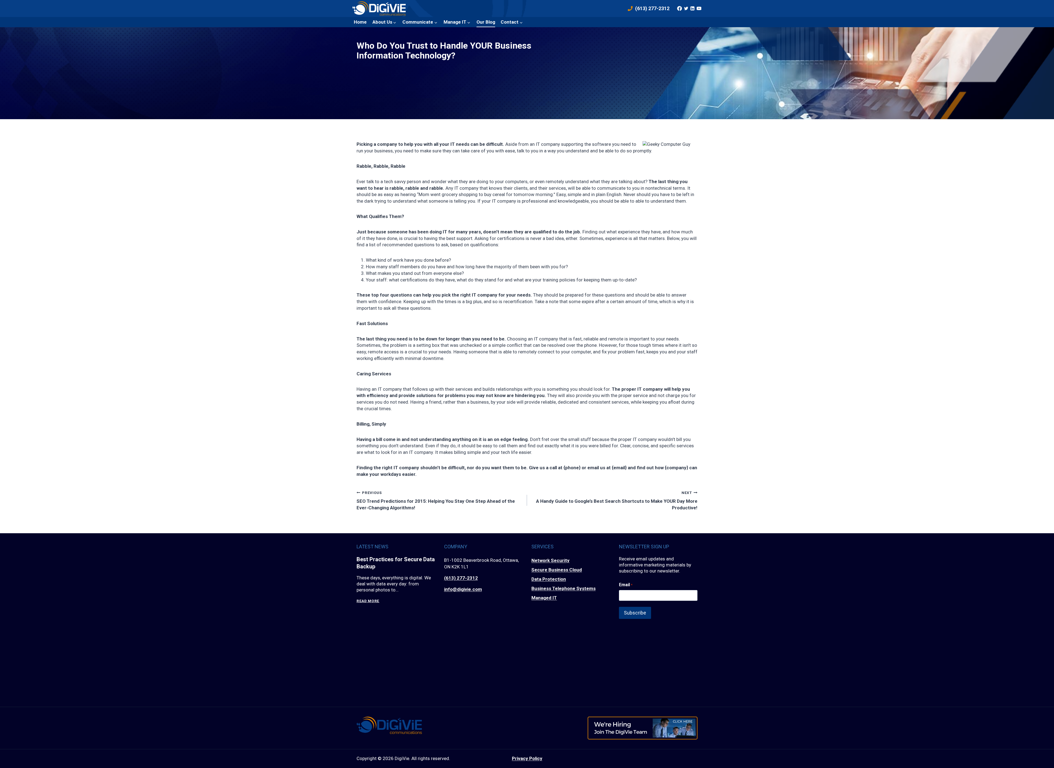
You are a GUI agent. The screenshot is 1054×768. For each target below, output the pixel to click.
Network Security (550, 560)
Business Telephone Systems (563, 588)
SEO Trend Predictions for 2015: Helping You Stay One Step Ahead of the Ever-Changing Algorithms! (436, 500)
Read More (368, 601)
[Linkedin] (692, 8)
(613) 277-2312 (461, 578)
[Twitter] (686, 8)
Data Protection (548, 579)
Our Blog (485, 22)
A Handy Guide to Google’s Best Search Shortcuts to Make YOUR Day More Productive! (616, 500)
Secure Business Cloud (556, 569)
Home (360, 22)
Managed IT (544, 598)
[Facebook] (679, 8)
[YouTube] (699, 8)
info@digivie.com (463, 589)
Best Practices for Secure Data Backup (396, 563)
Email (625, 584)
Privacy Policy (527, 758)
